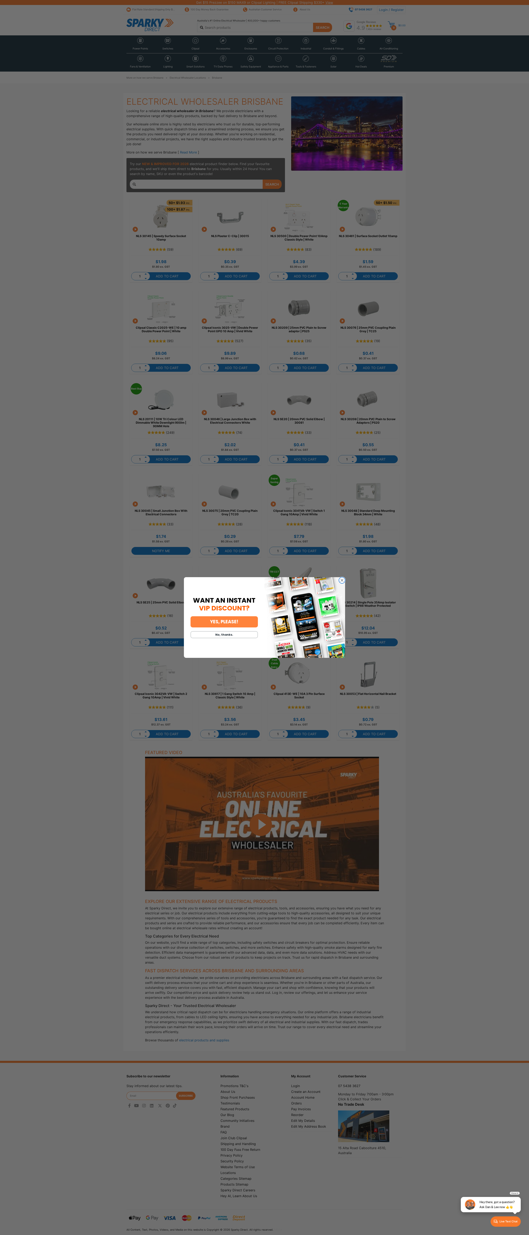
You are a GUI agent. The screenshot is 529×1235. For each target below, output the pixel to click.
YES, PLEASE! (224, 622)
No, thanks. (224, 635)
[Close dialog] (342, 580)
